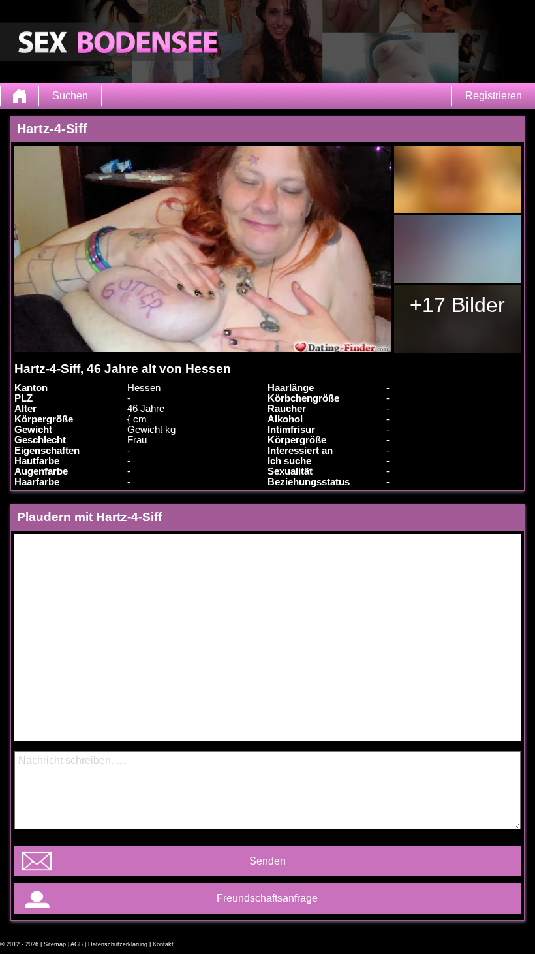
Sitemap (55, 944)
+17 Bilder (457, 305)
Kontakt (163, 944)
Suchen (70, 95)
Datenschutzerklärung (117, 944)
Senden (267, 861)
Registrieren (493, 95)
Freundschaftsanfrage (267, 898)
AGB (76, 944)
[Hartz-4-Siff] (202, 249)
